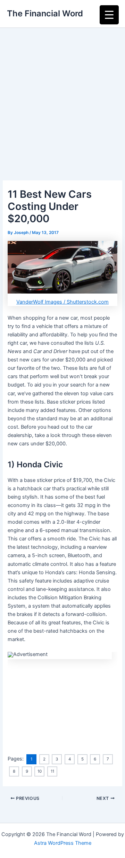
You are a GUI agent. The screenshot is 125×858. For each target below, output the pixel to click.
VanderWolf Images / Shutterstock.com (62, 302)
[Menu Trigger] (109, 14)
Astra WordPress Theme (62, 843)
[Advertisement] (62, 94)
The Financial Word (45, 13)
